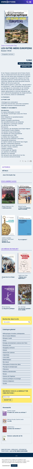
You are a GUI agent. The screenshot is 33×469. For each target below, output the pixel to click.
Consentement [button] (6, 465)
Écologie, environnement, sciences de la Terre (15, 343)
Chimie (4, 340)
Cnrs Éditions (5, 449)
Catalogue (14, 449)
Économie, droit (7, 345)
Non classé (6, 362)
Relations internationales (9, 371)
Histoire (5, 350)
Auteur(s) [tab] (6, 167)
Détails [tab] (5, 170)
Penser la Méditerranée (6, 241)
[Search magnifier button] (29, 322)
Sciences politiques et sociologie (12, 378)
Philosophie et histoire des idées (12, 364)
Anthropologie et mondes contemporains (14, 333)
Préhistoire (6, 369)
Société (5, 383)
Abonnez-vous (26, 66)
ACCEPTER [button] (14, 465)
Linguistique (6, 355)
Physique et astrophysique (10, 367)
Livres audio (6, 357)
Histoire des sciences (9, 352)
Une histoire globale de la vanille (24, 309)
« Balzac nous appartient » (22, 277)
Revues (5, 374)
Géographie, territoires (8, 54)
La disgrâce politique (8, 308)
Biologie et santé (7, 338)
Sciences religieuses (8, 381)
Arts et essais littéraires (9, 336)
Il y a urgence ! (22, 239)
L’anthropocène (6, 208)
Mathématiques (7, 359)
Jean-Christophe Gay (9, 45)
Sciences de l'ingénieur (9, 376)
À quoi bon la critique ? (8, 277)
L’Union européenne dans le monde (24, 208)
